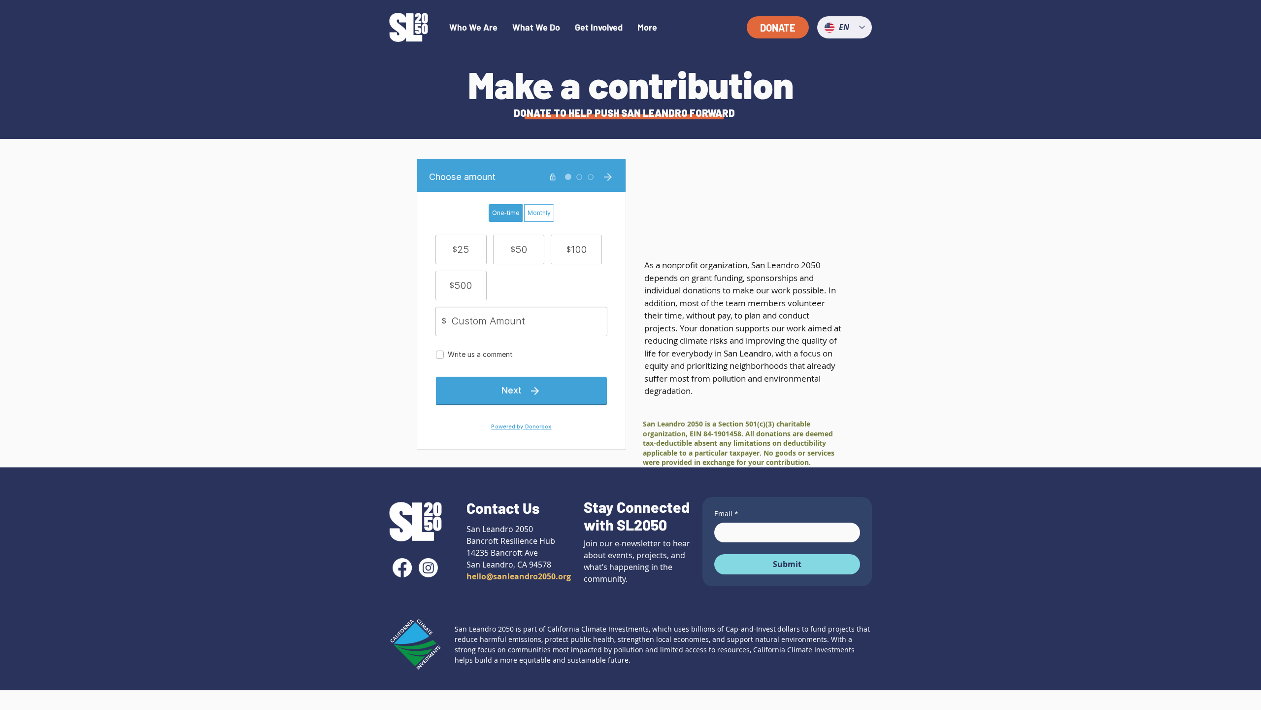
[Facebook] (402, 567)
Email (726, 513)
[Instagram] (428, 567)
